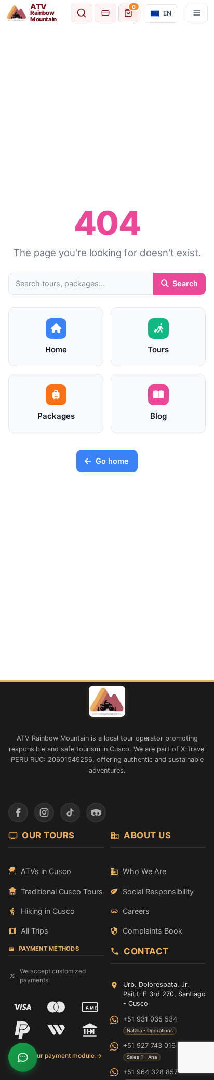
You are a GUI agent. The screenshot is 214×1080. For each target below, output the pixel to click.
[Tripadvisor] (96, 812)
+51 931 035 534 (150, 1019)
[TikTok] (70, 812)
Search (185, 283)
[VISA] (22, 1007)
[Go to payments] (105, 13)
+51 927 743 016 (149, 1045)
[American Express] (90, 1007)
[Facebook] (18, 812)
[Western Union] (56, 1030)
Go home (112, 460)
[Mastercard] (56, 1007)
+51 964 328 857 (150, 1072)
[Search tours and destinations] (81, 13)
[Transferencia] (90, 1030)
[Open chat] (22, 1057)
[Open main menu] (197, 13)
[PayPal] (22, 1030)
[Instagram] (44, 812)
